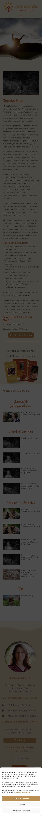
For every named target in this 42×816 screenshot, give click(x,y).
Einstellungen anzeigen (21, 811)
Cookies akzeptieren (21, 798)
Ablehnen (21, 804)
